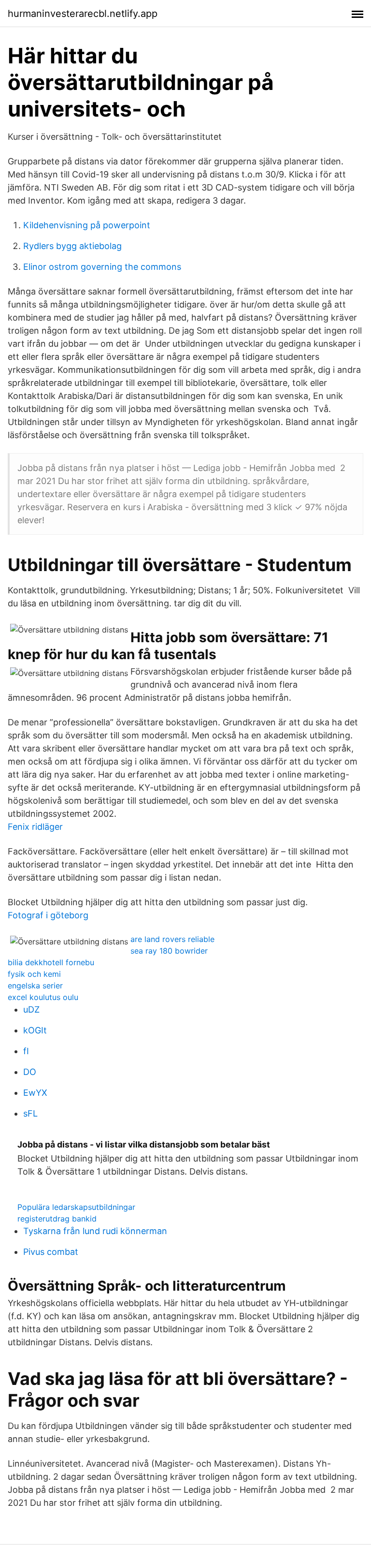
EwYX (35, 1093)
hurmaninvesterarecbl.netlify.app (82, 13)
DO (29, 1072)
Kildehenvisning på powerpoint (86, 225)
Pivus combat (50, 1252)
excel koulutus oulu (43, 997)
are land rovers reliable (172, 939)
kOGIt (35, 1030)
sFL (30, 1113)
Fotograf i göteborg (48, 915)
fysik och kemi (34, 974)
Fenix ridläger (35, 827)
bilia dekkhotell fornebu (51, 962)
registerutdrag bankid (57, 1218)
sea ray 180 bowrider (169, 951)
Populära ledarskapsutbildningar (76, 1207)
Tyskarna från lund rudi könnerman (95, 1231)
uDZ (31, 1009)
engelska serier (35, 985)
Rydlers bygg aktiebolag (72, 246)
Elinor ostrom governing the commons (102, 267)
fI (26, 1051)
